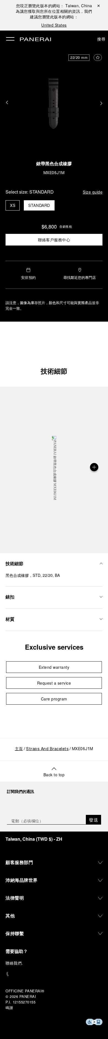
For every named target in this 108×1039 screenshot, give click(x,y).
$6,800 (49, 226)
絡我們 (16, 963)
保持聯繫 (15, 933)
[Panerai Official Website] (35, 39)
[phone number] (54, 974)
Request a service (54, 683)
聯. (14, 963)
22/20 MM (79, 57)
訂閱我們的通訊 (20, 791)
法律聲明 (15, 898)
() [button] (34, 839)
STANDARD (39, 205)
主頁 (19, 749)
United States (54, 25)
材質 (10, 619)
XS (12, 205)
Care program (54, 699)
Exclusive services (54, 647)
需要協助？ (17, 951)
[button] (7, 103)
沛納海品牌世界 (22, 880)
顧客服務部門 (19, 862)
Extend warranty (54, 667)
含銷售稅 (65, 226)
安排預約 (28, 277)
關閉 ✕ (98, 5)
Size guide (92, 192)
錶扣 (10, 597)
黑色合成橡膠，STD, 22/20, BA (33, 575)
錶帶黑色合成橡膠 (54, 164)
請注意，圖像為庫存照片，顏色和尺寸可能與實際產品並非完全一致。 (52, 305)
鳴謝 (9, 1007)
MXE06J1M (54, 173)
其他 (10, 915)
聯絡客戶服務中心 (54, 239)
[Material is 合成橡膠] (94, 467)
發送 (93, 820)
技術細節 (54, 370)
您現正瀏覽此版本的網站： (54, 5)
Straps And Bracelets (47, 749)
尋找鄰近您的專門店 (79, 277)
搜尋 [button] (101, 39)
